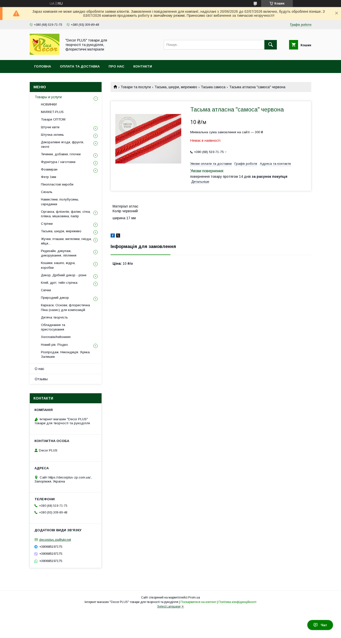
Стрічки (47, 224)
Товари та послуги (136, 87)
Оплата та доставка (80, 66)
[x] (118, 236)
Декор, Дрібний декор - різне (63, 275)
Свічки (46, 290)
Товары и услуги (48, 97)
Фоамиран (49, 169)
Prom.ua (194, 597)
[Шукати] (270, 45)
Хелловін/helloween (56, 337)
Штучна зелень (52, 134)
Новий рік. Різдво (54, 344)
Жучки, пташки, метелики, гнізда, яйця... (66, 241)
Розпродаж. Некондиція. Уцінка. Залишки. (65, 354)
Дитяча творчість (54, 317)
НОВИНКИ (49, 104)
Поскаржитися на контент (198, 602)
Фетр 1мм (48, 177)
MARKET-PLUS (52, 112)
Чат (324, 625)
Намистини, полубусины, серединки (60, 202)
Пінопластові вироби (57, 184)
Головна (42, 66)
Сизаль (46, 192)
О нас (39, 369)
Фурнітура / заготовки (58, 162)
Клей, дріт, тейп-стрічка (59, 282)
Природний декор (55, 298)
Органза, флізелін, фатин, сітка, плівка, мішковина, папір (66, 214)
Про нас (116, 66)
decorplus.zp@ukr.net (55, 540)
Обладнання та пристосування (53, 327)
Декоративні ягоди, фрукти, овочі (62, 144)
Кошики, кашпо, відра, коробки (58, 265)
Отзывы (41, 379)
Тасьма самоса (213, 87)
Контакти (142, 66)
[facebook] (113, 236)
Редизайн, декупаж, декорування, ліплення (58, 253)
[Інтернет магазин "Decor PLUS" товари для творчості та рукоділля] (44, 54)
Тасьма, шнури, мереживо (176, 87)
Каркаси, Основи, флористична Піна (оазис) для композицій (65, 307)
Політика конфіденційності (237, 602)
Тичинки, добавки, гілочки (61, 154)
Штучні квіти (50, 127)
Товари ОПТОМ (53, 119)
